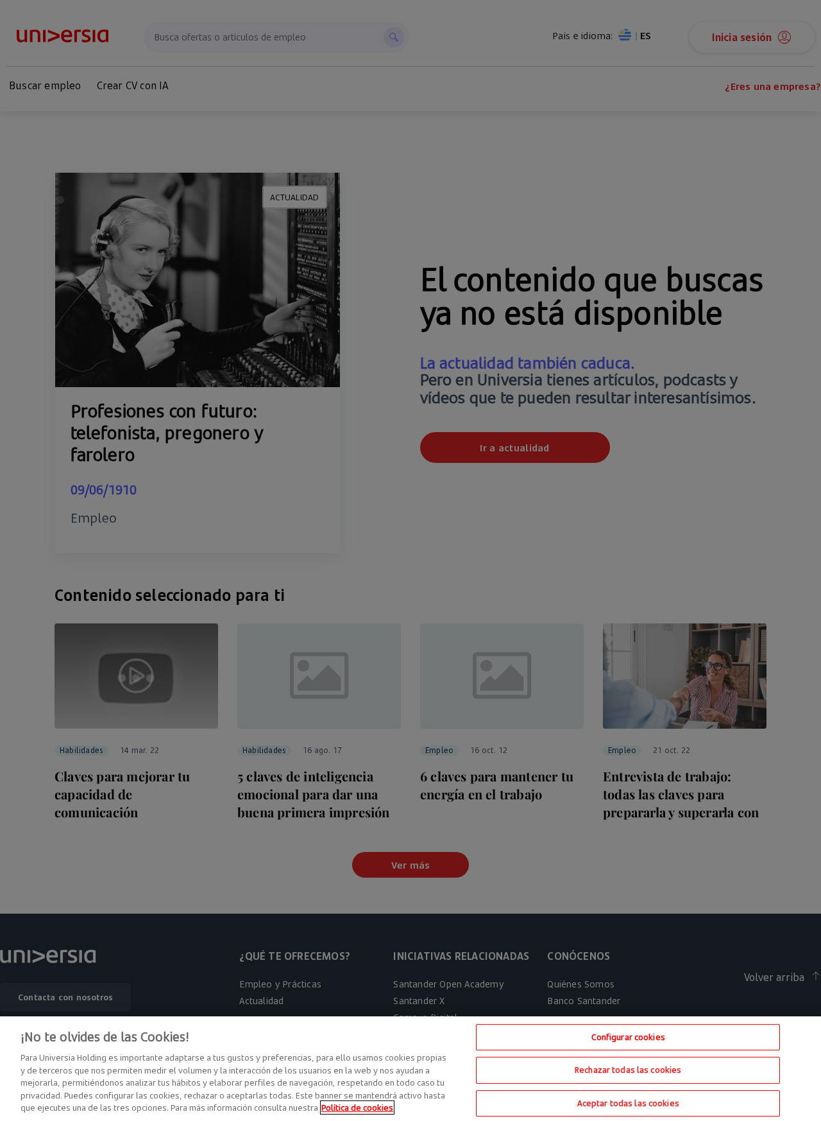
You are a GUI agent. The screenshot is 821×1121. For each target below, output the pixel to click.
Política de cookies (357, 1107)
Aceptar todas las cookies (628, 1103)
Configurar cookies (628, 1037)
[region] (410, 1068)
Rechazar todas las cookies (628, 1069)
